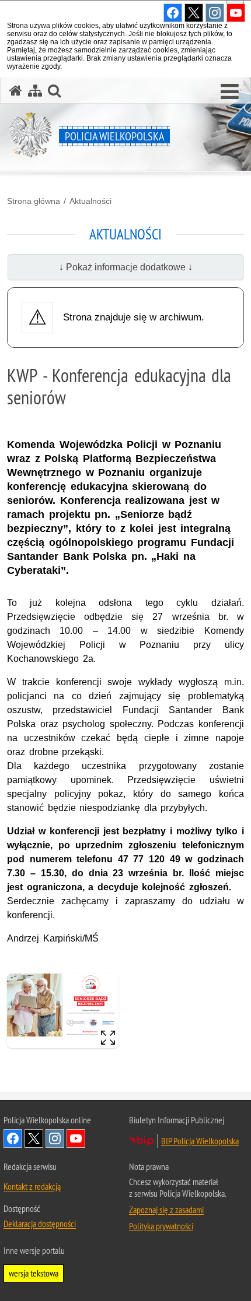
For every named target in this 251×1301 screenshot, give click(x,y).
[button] (230, 92)
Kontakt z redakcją (32, 1186)
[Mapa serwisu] (35, 90)
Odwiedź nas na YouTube (76, 1138)
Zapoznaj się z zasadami (166, 1209)
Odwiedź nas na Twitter (34, 1138)
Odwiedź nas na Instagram (55, 1138)
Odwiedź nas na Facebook (13, 1138)
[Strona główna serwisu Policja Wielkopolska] (15, 90)
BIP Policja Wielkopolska (200, 1141)
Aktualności (90, 201)
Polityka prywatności (161, 1226)
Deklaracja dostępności (40, 1223)
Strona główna (33, 201)
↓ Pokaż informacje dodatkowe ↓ (126, 267)
